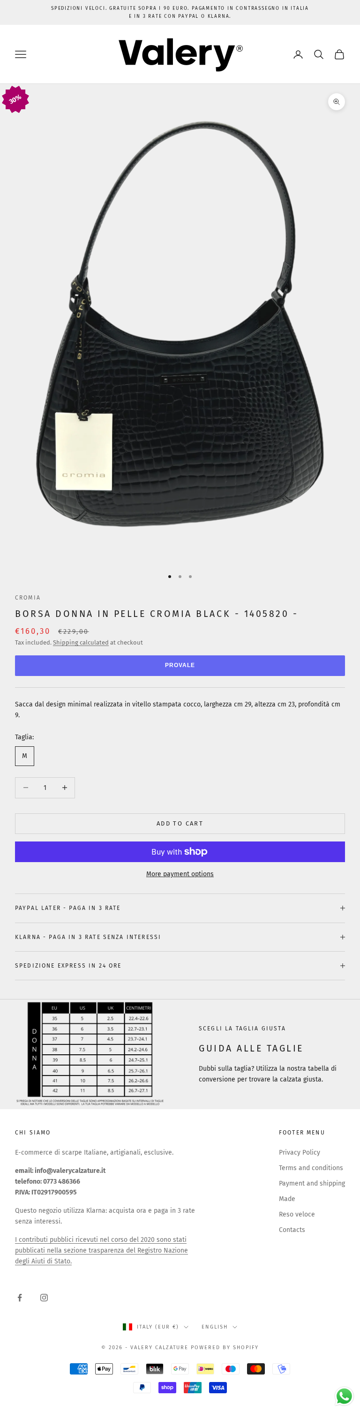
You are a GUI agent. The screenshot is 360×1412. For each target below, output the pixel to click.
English (215, 1327)
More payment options (180, 874)
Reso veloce (297, 1214)
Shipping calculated (81, 642)
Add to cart (180, 823)
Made (287, 1199)
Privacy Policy (299, 1153)
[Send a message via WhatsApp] (344, 1396)
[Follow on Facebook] (19, 1297)
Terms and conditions (311, 1168)
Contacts (292, 1230)
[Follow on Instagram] (44, 1297)
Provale (180, 665)
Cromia (28, 597)
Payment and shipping (312, 1183)
